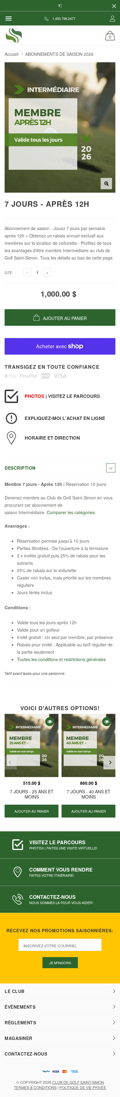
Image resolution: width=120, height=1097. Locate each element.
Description (20, 468)
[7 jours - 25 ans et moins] (31, 745)
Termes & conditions (35, 1087)
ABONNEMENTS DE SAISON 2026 (59, 54)
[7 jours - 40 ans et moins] (88, 745)
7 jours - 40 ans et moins (88, 794)
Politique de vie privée (82, 1087)
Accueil (11, 54)
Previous (10, 762)
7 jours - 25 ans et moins (32, 794)
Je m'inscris (60, 962)
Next (110, 762)
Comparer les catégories (71, 512)
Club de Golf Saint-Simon (78, 1082)
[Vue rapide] (49, 721)
